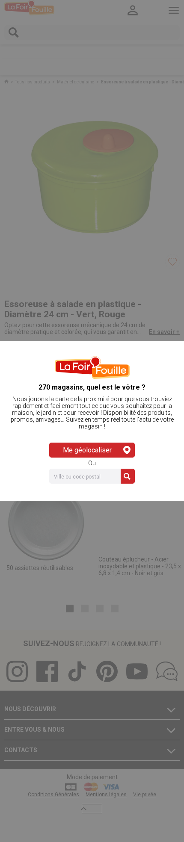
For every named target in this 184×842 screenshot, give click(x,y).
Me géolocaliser (87, 450)
